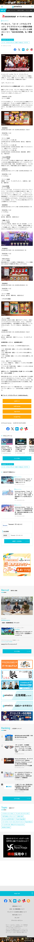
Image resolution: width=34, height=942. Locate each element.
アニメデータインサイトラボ (22, 813)
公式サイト (17, 401)
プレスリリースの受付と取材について (17, 912)
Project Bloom (28, 821)
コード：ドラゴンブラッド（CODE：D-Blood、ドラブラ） (15, 42)
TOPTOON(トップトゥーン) (8, 816)
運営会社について (17, 906)
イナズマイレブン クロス (7, 813)
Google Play (17, 417)
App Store (17, 411)
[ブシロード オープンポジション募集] (17, 16)
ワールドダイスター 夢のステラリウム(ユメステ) (13, 824)
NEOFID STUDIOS (6, 827)
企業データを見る (17, 541)
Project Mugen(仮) (20, 819)
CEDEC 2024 (20, 816)
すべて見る (17, 458)
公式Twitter (17, 406)
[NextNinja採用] (17, 846)
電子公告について (17, 915)
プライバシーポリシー (17, 920)
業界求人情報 (21, 10)
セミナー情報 (29, 10)
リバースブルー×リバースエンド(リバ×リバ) (12, 821)
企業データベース (11, 10)
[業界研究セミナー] (17, 564)
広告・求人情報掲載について (17, 909)
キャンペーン (5, 21)
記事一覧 (3, 10)
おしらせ (17, 917)
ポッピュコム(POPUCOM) (8, 819)
